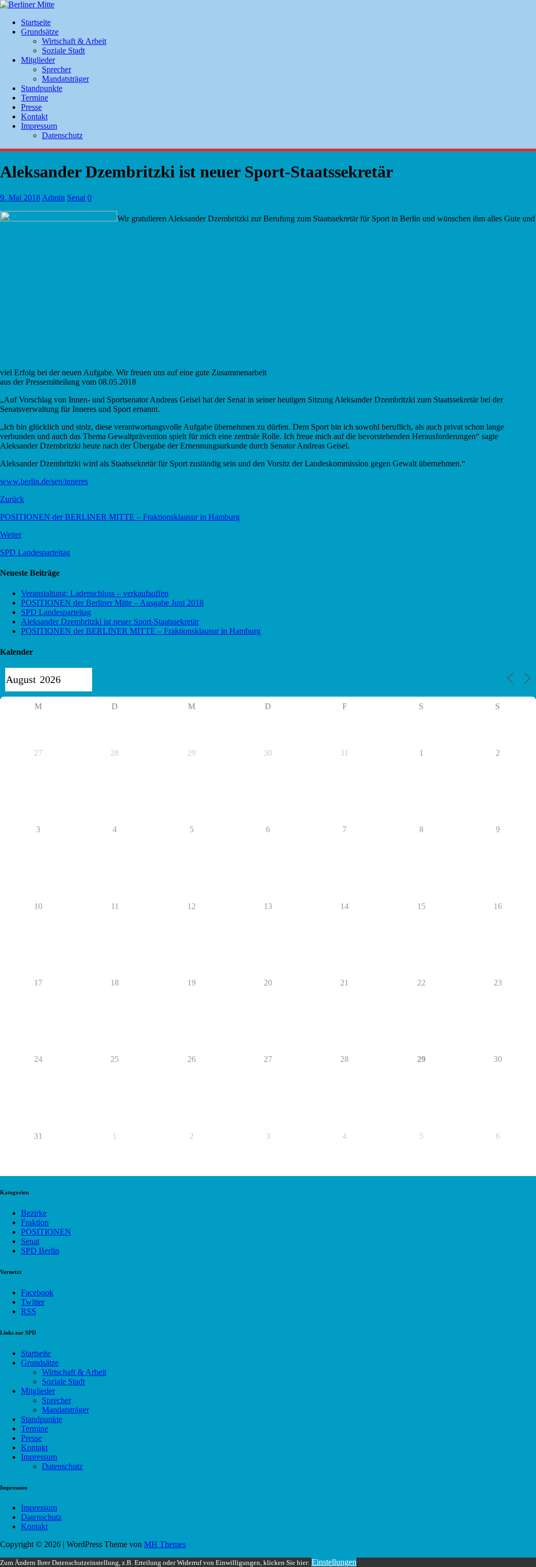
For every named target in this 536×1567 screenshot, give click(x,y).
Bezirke (34, 1212)
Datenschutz (62, 135)
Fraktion (35, 1222)
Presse (31, 107)
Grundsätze (40, 31)
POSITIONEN (46, 1231)
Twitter (32, 1301)
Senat (76, 197)
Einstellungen (333, 1562)
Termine (34, 97)
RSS (28, 1311)
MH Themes (165, 1544)
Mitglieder (38, 59)
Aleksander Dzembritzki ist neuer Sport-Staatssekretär (110, 621)
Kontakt (34, 116)
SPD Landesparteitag (56, 612)
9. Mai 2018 (20, 197)
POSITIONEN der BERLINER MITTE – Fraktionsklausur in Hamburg (141, 630)
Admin (53, 197)
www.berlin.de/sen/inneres (44, 481)
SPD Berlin (40, 1250)
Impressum (39, 125)
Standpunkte (41, 88)
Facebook (37, 1292)
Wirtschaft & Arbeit (74, 41)
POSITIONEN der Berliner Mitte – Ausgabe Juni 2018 (112, 602)
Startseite (36, 22)
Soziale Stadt (63, 50)
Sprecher (56, 69)
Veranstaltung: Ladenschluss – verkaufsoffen (95, 593)
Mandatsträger (65, 78)
